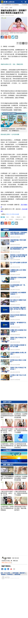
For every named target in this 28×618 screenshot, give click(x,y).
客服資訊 (3, 574)
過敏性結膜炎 (19, 219)
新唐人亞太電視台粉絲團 (12, 214)
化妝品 (11, 219)
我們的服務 (15, 573)
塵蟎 (12, 217)
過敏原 (18, 217)
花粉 (7, 217)
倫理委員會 (17, 574)
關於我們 (22, 573)
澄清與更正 (10, 574)
